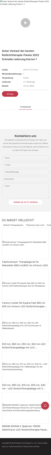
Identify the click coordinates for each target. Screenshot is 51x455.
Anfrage (10, 94)
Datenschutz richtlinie (31, 446)
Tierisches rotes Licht (35, 225)
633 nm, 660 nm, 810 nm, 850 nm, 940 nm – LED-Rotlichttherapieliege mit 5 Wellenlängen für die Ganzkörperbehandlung (23, 387)
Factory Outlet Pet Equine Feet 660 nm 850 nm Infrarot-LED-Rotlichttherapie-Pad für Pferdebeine (23, 305)
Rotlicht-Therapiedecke (13, 225)
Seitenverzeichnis (16, 446)
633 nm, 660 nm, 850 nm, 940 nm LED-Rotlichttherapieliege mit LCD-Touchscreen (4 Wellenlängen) (24, 346)
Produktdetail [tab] (25, 107)
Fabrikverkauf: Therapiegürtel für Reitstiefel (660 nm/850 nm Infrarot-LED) (25, 264)
